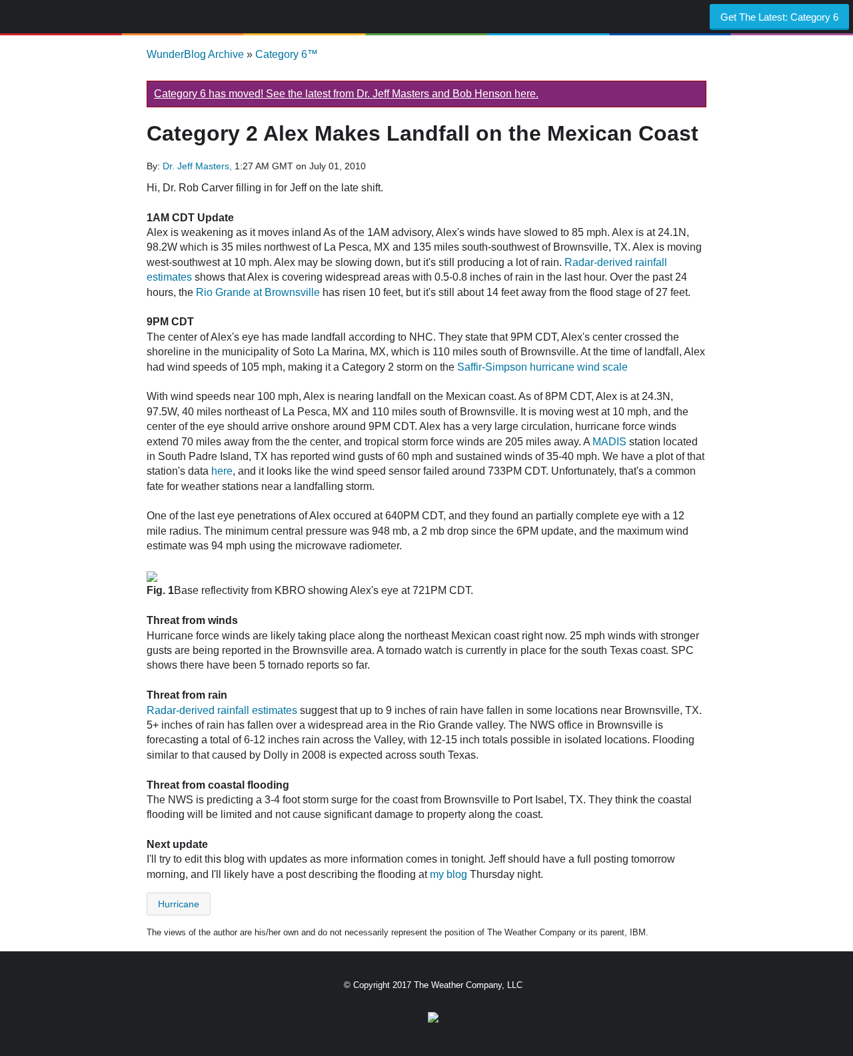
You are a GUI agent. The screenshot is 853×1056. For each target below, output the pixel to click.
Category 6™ (286, 54)
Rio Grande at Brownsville (258, 292)
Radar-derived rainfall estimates (222, 710)
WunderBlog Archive (195, 54)
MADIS (609, 441)
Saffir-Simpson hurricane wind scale (542, 367)
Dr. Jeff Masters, (199, 166)
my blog (448, 874)
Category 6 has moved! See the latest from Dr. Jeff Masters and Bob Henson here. (346, 93)
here (222, 471)
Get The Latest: (779, 17)
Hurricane (178, 904)
